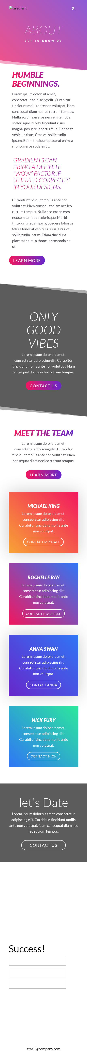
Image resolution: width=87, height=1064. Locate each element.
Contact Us (43, 385)
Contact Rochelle (43, 613)
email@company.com (43, 1048)
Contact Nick (44, 756)
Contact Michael (43, 542)
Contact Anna (43, 685)
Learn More (27, 260)
